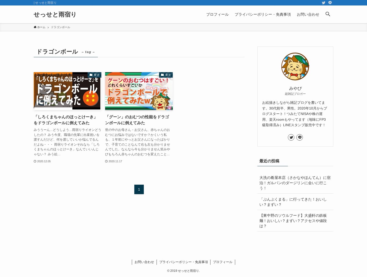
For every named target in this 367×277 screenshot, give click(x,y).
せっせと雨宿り (55, 14)
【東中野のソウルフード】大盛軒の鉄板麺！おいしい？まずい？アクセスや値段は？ (293, 220)
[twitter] (323, 2)
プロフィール (222, 262)
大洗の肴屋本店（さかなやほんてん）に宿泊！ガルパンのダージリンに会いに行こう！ (295, 182)
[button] (327, 14)
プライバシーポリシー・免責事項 (183, 262)
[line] (330, 2)
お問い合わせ (144, 262)
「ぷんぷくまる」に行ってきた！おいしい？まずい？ (293, 202)
